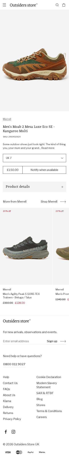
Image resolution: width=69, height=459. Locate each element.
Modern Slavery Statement (46, 385)
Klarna (7, 401)
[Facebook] (6, 432)
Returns (8, 413)
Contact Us (10, 383)
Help (6, 377)
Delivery (8, 407)
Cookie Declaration (48, 377)
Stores (40, 405)
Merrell (7, 118)
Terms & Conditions (49, 411)
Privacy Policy (12, 419)
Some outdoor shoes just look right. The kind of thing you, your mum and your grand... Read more (34, 146)
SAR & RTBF (44, 393)
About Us (9, 395)
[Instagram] (13, 432)
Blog (39, 399)
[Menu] (4, 4)
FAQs (6, 389)
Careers (41, 417)
